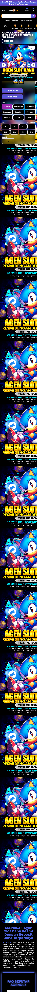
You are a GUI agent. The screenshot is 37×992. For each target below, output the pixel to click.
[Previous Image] (3, 65)
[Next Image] (33, 65)
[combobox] (16, 16)
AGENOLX (7, 942)
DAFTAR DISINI (12, 91)
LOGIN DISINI (12, 97)
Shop (3, 10)
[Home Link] (14, 10)
